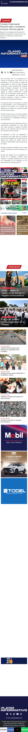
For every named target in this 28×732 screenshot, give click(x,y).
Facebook (10, 729)
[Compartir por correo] (11, 72)
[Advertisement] (14, 249)
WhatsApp (24, 729)
